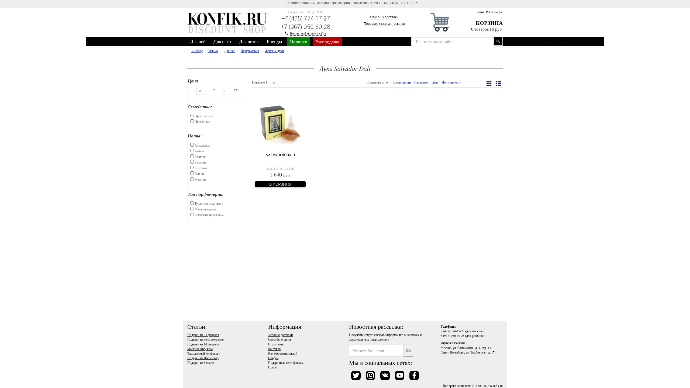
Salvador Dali (280, 154)
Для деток (249, 41)
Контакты (274, 349)
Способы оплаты (279, 339)
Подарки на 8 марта (200, 362)
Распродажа (327, 42)
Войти (479, 12)
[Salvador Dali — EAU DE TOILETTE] (280, 123)
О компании (276, 344)
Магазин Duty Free (200, 349)
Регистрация (494, 12)
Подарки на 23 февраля (203, 334)
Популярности (401, 82)
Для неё (197, 41)
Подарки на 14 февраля (203, 344)
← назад (197, 50)
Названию (421, 82)
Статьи (272, 367)
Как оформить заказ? (282, 353)
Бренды (274, 41)
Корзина (489, 23)
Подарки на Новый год (203, 358)
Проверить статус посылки (384, 23)
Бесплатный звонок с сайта (308, 33)
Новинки (298, 42)
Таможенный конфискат (203, 353)
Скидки (273, 358)
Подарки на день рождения (205, 339)
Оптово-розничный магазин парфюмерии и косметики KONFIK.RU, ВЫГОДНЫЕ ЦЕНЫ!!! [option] (353, 3)
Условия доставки (280, 334)
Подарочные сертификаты (285, 362)
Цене (435, 82)
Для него (222, 41)
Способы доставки (384, 17)
